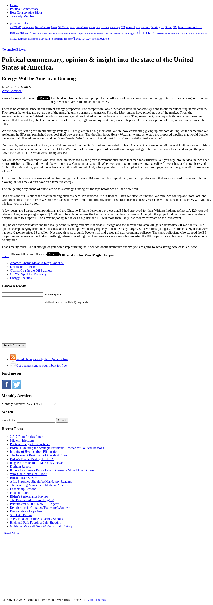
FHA (138, 27)
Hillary (14, 33)
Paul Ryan (182, 33)
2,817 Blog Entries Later (26, 436)
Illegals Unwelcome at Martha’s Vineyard (37, 463)
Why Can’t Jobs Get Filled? (28, 474)
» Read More (10, 533)
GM (175, 27)
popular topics (19, 23)
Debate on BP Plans (23, 266)
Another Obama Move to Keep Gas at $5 (37, 263)
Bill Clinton (63, 27)
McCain (108, 33)
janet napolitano (55, 33)
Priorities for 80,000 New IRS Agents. (35, 504)
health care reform (190, 27)
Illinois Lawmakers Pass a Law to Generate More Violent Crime (52, 470)
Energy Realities (21, 278)
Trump (79, 38)
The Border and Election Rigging (32, 500)
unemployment (100, 38)
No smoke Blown (14, 49)
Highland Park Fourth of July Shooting (35, 522)
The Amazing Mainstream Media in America (39, 485)
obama (143, 32)
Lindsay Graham (95, 33)
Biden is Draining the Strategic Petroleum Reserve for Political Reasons (57, 448)
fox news (145, 27)
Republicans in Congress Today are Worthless (40, 507)
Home (14, 5)
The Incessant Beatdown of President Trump (39, 455)
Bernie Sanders (42, 27)
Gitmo (168, 27)
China (92, 27)
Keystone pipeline (77, 33)
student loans (57, 38)
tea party (68, 38)
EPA (123, 27)
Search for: (9, 420)
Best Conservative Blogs (26, 12)
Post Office (201, 33)
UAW (88, 39)
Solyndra (44, 38)
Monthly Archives (13, 404)
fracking (155, 27)
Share (5, 256)
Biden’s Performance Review (29, 496)
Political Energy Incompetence (30, 444)
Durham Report (20, 466)
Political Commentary (24, 9)
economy (115, 27)
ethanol (130, 27)
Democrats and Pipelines (26, 511)
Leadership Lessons (23, 489)
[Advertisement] (106, 561)
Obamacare (161, 33)
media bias (118, 33)
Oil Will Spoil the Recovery (28, 274)
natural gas (129, 33)
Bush (72, 27)
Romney (22, 38)
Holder (43, 33)
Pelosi (191, 33)
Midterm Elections (22, 440)
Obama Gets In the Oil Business (31, 270)
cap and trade (82, 27)
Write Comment (12, 91)
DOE (98, 27)
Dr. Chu (105, 27)
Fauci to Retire (19, 492)
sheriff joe (33, 38)
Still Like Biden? (21, 515)
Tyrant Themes (96, 599)
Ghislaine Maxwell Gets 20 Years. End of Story (41, 526)
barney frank (28, 27)
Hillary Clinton (29, 33)
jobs (66, 33)
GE (162, 27)
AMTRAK (15, 27)
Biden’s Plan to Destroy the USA (32, 459)
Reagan (13, 39)
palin (173, 34)
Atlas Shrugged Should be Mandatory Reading (41, 481)
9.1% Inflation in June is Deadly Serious (36, 519)
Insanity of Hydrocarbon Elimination (34, 451)
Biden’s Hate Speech (23, 477)
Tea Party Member (22, 16)
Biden (54, 27)
